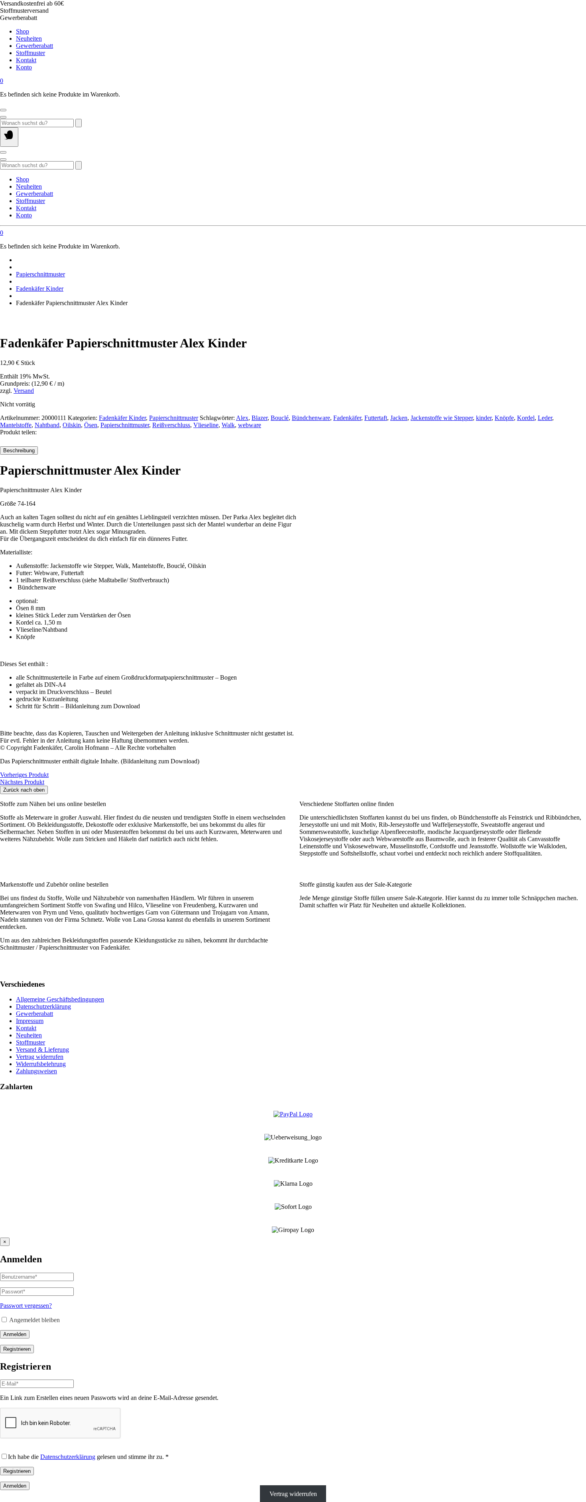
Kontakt (26, 60)
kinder (484, 417)
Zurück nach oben (24, 790)
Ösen (90, 425)
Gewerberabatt (34, 45)
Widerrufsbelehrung (41, 1063)
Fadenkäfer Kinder (39, 288)
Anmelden (14, 1334)
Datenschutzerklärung (43, 1006)
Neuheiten (29, 38)
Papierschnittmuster (40, 274)
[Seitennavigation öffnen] (9, 137)
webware (249, 425)
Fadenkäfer (347, 417)
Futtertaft (375, 417)
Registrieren (17, 1349)
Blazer (259, 417)
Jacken (398, 417)
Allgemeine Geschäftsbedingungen (60, 999)
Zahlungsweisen (36, 1071)
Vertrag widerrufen (39, 1056)
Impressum (29, 1020)
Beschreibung (19, 450)
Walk (228, 425)
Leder (545, 417)
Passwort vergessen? (26, 1305)
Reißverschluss (171, 425)
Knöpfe (504, 417)
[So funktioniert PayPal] (293, 1114)
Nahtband (47, 425)
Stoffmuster (30, 52)
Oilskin (72, 425)
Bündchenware (311, 417)
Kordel (526, 417)
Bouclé (280, 417)
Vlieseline (205, 425)
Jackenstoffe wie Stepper (442, 417)
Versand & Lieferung (42, 1049)
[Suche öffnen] (3, 117)
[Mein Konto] (3, 110)
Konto (24, 67)
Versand (24, 390)
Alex (242, 417)
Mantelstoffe (15, 425)
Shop (22, 31)
